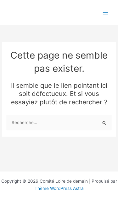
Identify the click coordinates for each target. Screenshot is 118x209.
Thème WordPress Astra (59, 188)
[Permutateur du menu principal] (105, 12)
